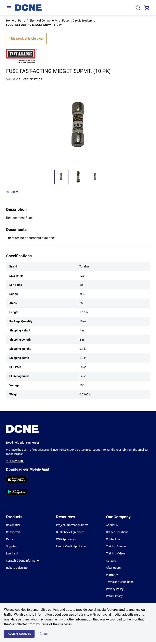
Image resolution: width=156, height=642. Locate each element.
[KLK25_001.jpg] (61, 177)
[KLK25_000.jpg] (78, 177)
